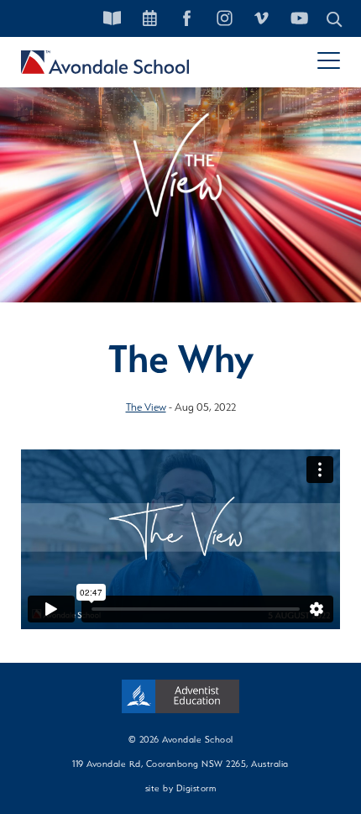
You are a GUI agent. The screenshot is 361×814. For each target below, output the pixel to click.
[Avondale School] (180, 696)
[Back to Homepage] (105, 62)
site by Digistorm (181, 788)
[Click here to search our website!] (335, 19)
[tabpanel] (180, 176)
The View (146, 407)
